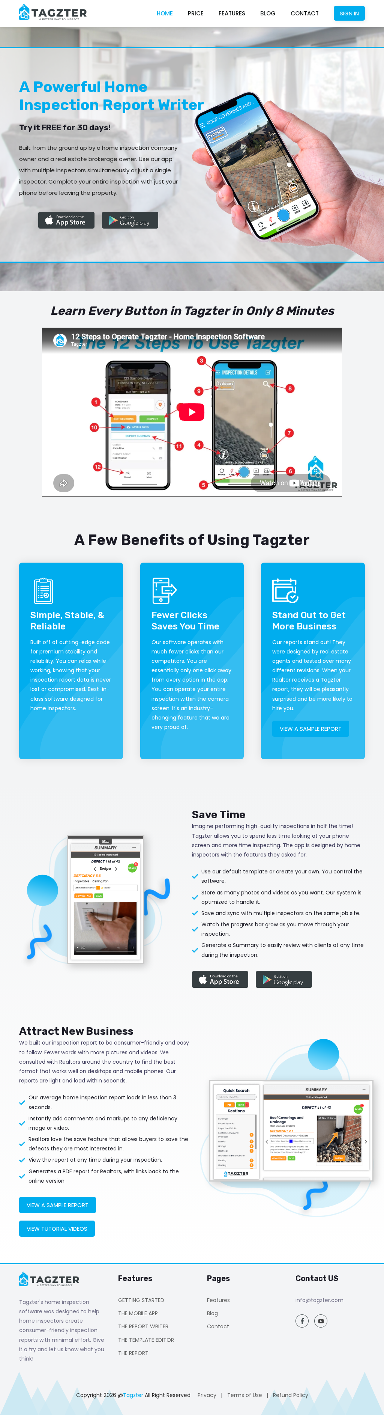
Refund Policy (290, 1395)
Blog (212, 1313)
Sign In (349, 13)
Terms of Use (244, 1395)
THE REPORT (133, 1353)
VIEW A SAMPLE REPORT (311, 729)
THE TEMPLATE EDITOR (146, 1340)
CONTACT (305, 13)
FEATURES (232, 13)
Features (218, 1300)
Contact (218, 1326)
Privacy (207, 1395)
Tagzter (133, 1395)
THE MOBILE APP (138, 1313)
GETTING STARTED (141, 1300)
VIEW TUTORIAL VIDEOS (57, 1229)
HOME (165, 13)
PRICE (196, 13)
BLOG (268, 13)
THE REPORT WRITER (143, 1326)
